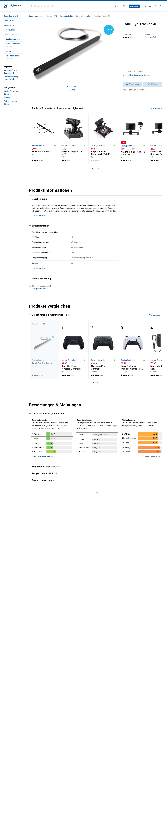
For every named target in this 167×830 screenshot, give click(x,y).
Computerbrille (11, 30)
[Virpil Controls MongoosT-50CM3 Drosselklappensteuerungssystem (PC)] (103, 138)
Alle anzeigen (154, 108)
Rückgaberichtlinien (39, 289)
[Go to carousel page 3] (96, 168)
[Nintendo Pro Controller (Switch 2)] (103, 349)
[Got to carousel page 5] (75, 86)
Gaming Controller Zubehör (12, 45)
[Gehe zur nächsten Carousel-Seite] (158, 139)
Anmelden (134, 6)
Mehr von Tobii (151, 36)
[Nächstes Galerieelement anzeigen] (117, 52)
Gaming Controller (13, 39)
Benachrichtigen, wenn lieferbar (138, 75)
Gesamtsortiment (11, 16)
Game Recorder (11, 34)
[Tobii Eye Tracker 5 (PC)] (44, 138)
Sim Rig (7, 97)
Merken (154, 84)
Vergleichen (134, 84)
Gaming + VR (9, 21)
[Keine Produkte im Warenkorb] (161, 6)
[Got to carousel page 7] (78, 86)
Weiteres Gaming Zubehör (12, 57)
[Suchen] (31, 6)
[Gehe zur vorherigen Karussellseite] (33, 139)
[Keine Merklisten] (155, 6)
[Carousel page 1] (67, 86)
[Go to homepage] (12, 6)
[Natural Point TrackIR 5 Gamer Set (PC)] (133, 138)
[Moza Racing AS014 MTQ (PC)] (73, 138)
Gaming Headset (12, 51)
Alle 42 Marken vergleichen (42, 456)
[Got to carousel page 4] (73, 86)
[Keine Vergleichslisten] (150, 6)
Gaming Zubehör (10, 25)
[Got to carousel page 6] (76, 86)
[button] (142, 71)
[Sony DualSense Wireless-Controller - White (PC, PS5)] (133, 349)
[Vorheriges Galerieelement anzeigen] (28, 52)
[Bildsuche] (115, 6)
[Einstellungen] (124, 6)
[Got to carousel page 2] (69, 86)
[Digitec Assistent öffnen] (145, 6)
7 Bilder (73, 90)
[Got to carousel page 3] (71, 86)
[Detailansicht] (52, 443)
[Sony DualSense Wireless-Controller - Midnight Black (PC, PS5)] (73, 349)
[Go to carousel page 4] (98, 168)
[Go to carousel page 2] (94, 168)
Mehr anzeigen (40, 215)
